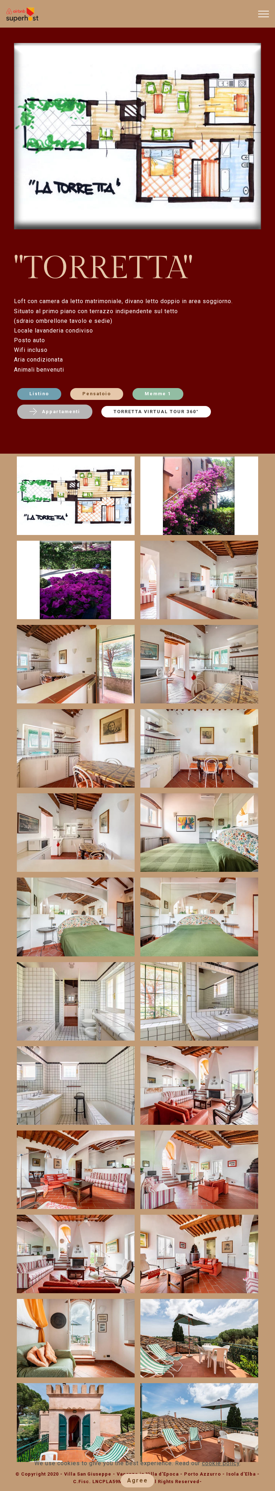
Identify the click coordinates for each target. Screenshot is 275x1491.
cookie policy (221, 1463)
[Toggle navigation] (263, 14)
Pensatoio (96, 393)
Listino (39, 393)
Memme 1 (158, 393)
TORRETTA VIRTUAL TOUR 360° (156, 411)
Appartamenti (61, 411)
